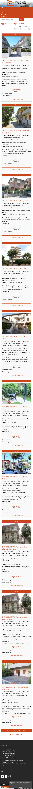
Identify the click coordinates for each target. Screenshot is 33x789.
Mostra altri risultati (16, 731)
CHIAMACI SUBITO (7, 787)
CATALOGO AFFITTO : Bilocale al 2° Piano (15, 269)
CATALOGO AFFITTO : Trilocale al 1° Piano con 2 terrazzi (15, 61)
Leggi (20, 787)
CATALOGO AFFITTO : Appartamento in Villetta (14, 338)
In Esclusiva (21, 26)
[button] (16, 8)
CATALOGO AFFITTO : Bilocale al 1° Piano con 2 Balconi (15, 131)
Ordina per (17, 29)
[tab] (16, 735)
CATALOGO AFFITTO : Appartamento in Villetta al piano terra (14, 548)
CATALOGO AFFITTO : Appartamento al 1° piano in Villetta (15, 618)
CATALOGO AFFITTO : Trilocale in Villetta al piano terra (16, 408)
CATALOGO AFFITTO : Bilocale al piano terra (16, 201)
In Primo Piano (28, 26)
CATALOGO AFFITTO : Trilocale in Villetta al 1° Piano (16, 478)
